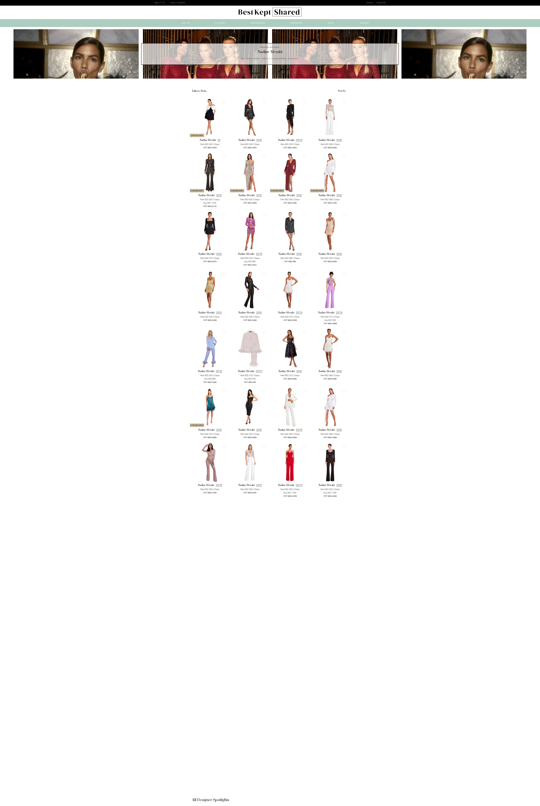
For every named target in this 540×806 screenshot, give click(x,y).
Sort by (342, 91)
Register (381, 3)
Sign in (369, 3)
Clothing (220, 23)
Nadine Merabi (208, 140)
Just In (186, 23)
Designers (296, 23)
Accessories (257, 23)
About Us (160, 3)
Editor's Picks (199, 91)
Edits (331, 23)
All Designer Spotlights (210, 800)
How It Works (177, 3)
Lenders (364, 23)
